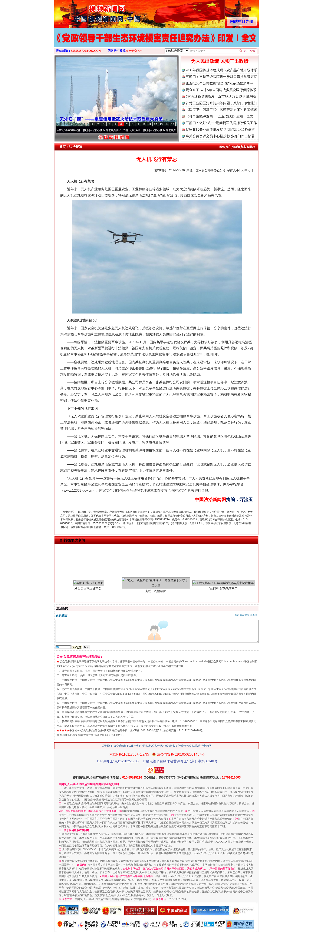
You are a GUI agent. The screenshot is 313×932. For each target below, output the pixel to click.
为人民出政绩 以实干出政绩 (219, 61)
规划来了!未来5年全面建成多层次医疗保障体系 (221, 90)
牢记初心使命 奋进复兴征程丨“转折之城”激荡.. (88, 130)
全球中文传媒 (89, 12)
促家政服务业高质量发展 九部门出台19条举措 (220, 129)
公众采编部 (120, 745)
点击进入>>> (134, 50)
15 (172, 124)
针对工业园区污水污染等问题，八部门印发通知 (221, 103)
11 (149, 124)
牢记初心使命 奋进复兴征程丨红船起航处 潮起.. (148, 130)
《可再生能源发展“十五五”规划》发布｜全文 (219, 116)
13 (161, 124)
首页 (62, 147)
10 (143, 124)
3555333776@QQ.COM (86, 50)
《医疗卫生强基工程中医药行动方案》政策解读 (221, 110)
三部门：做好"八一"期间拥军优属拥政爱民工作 (221, 123)
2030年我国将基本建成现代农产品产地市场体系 (221, 70)
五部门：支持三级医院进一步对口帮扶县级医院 (221, 77)
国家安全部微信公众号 (210, 170)
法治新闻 (75, 147)
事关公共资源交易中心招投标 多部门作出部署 (220, 136)
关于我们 (107, 745)
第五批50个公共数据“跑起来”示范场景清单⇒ (219, 83)
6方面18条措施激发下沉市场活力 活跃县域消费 (221, 96)
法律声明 (133, 745)
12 (155, 124)
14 (166, 124)
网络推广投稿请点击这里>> (237, 147)
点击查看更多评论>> (246, 615)
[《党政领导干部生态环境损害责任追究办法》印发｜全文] (156, 42)
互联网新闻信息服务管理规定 (121, 670)
